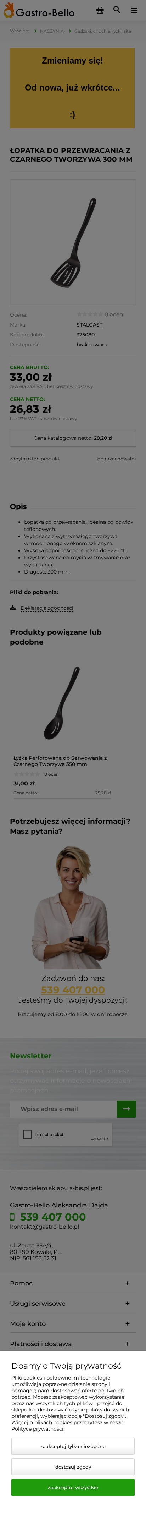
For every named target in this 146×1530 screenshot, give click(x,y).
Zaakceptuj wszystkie (73, 1487)
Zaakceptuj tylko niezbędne (73, 1446)
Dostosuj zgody (73, 1467)
